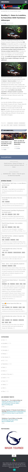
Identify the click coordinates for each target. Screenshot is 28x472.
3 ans (3, 406)
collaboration (10, 123)
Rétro (3, 367)
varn (5, 149)
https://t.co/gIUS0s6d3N (17, 413)
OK (14, 469)
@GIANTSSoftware (7, 413)
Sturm (4, 23)
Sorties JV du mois (17, 252)
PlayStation (13, 11)
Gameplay (4, 350)
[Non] (26, 466)
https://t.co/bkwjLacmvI (14, 401)
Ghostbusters (22, 123)
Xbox (19, 11)
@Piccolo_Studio (14, 403)
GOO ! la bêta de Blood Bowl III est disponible (19, 142)
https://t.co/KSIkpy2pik (7, 404)
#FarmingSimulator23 (12, 411)
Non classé (4, 265)
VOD (3, 388)
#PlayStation (11, 420)
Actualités (4, 11)
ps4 (5, 125)
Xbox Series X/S (22, 125)
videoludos (5, 2)
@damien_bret (5, 401)
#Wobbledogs (5, 420)
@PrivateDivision (6, 403)
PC (8, 11)
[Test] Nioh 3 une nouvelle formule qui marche (6, 143)
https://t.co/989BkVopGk (8, 421)
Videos (4, 384)
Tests (6, 187)
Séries (4, 371)
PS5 (8, 125)
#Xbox (16, 420)
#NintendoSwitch (21, 411)
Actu (3, 201)
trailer (11, 125)
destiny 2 (16, 123)
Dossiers (4, 347)
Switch (23, 252)
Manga (4, 353)
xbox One (15, 125)
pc (2, 125)
